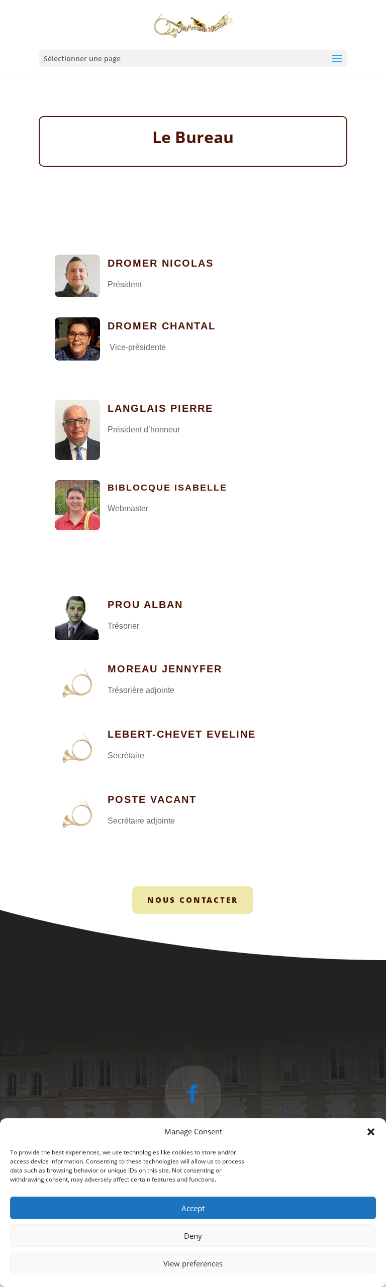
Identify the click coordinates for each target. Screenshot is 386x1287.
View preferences (193, 1263)
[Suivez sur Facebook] (193, 1094)
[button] (371, 1132)
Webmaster (128, 508)
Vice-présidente (137, 347)
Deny (193, 1236)
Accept (193, 1208)
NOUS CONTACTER (192, 900)
